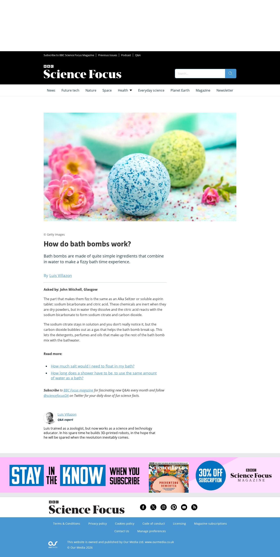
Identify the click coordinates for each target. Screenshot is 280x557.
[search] (230, 73)
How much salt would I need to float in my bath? (92, 366)
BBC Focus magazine (78, 390)
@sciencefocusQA (56, 395)
